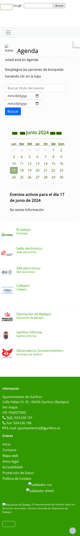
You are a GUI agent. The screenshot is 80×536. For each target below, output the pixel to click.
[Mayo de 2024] (23, 133)
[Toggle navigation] (8, 32)
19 (29, 170)
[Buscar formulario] (13, 111)
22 (53, 170)
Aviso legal (10, 461)
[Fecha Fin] (23, 104)
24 (14, 177)
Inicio (6, 444)
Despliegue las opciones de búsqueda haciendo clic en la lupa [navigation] (34, 72)
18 (22, 170)
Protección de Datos (18, 473)
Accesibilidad (12, 467)
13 (37, 163)
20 (37, 170)
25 (22, 177)
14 (45, 163)
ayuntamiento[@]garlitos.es (39, 428)
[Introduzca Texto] (35, 88)
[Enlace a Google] (18, 5)
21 (45, 170)
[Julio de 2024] (59, 133)
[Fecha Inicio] (23, 96)
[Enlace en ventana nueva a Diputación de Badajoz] (17, 504)
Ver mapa (9, 407)
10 (14, 163)
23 (61, 170)
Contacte (9, 450)
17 (14, 170)
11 (22, 163)
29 (53, 177)
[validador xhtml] (40, 490)
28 (45, 177)
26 (29, 177)
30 (61, 177)
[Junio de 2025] (53, 133)
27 (37, 177)
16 (61, 163)
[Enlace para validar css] (40, 484)
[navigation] (39, 5)
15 (53, 163)
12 (29, 163)
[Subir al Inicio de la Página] (72, 530)
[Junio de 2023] (15, 133)
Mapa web (10, 455)
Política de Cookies (16, 478)
